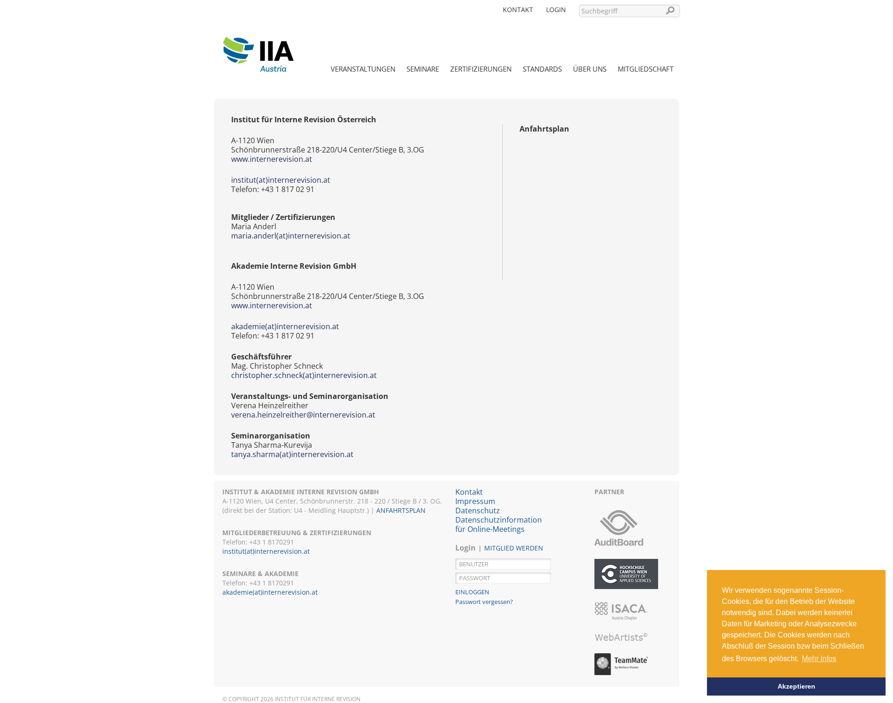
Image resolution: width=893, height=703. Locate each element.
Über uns (589, 68)
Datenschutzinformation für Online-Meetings (498, 524)
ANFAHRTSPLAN (401, 510)
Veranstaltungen (363, 68)
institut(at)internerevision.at (280, 180)
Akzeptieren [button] (796, 686)
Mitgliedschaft (645, 68)
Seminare (423, 68)
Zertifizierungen (481, 68)
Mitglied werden (513, 548)
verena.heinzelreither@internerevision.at (303, 415)
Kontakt (518, 9)
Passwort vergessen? (484, 601)
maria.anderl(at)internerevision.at (290, 236)
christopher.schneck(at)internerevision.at (304, 375)
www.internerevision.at (271, 159)
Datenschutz (477, 510)
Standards (542, 68)
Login (556, 9)
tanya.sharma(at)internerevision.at (292, 454)
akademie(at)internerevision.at (285, 326)
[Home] (258, 49)
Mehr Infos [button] (819, 659)
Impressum (475, 501)
